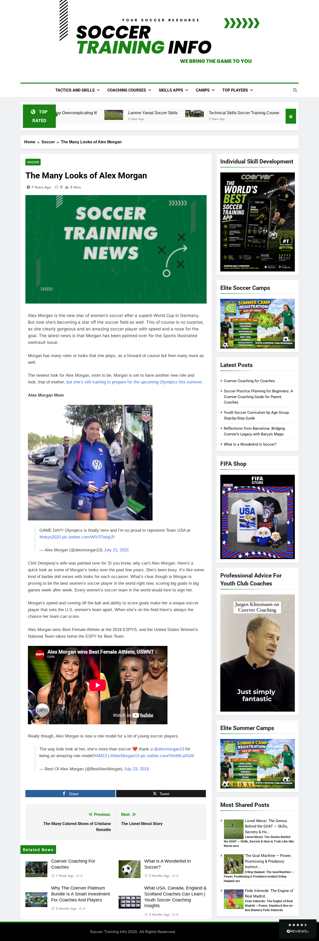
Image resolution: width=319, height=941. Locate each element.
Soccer (33, 162)
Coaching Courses (126, 90)
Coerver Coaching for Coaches (249, 381)
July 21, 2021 (116, 550)
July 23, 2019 (136, 769)
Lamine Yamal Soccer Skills (147, 112)
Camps (203, 90)
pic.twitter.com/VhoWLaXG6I (167, 755)
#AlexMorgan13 (124, 755)
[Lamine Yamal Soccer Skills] (108, 115)
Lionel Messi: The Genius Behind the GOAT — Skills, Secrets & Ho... (266, 826)
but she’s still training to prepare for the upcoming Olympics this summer (134, 382)
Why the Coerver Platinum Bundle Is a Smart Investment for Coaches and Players (80, 894)
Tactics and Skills (75, 90)
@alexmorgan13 (169, 749)
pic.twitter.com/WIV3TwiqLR (88, 537)
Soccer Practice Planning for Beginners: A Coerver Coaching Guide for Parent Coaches (258, 397)
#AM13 (100, 755)
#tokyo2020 (50, 537)
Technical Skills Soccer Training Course (238, 112)
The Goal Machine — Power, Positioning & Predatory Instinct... (268, 861)
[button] (298, 929)
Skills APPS (171, 90)
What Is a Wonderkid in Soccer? (250, 444)
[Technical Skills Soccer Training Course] (188, 113)
